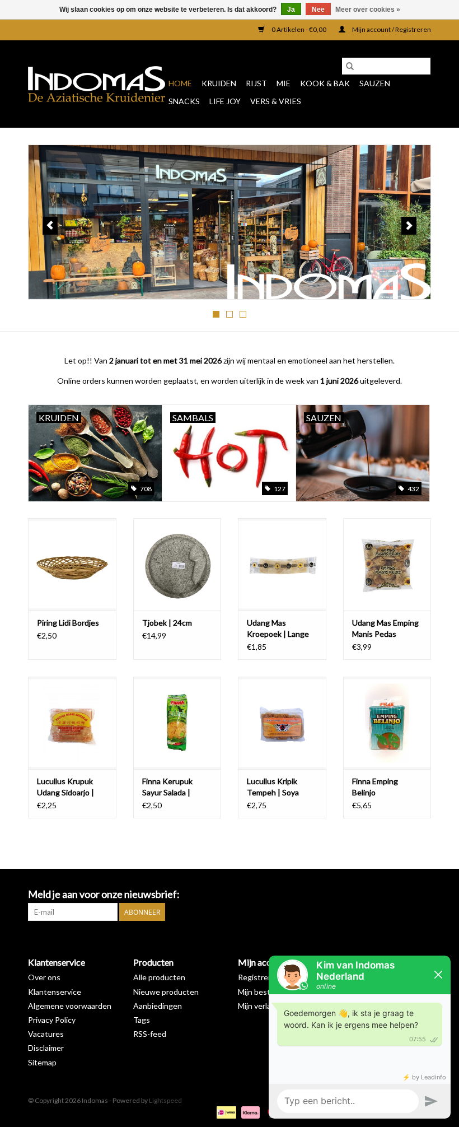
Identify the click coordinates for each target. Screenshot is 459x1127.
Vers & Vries (275, 101)
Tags (141, 1019)
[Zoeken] (349, 66)
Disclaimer (46, 1048)
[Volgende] (408, 226)
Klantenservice (54, 991)
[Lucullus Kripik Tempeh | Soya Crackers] (282, 723)
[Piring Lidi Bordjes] (72, 564)
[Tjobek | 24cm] (177, 564)
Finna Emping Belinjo (375, 786)
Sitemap (42, 1062)
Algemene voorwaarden (69, 1005)
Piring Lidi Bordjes (68, 622)
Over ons (44, 977)
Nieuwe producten (166, 991)
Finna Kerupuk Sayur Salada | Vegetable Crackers (177, 787)
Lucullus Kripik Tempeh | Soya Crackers (273, 787)
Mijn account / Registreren (391, 29)
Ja (291, 9)
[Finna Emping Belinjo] (387, 723)
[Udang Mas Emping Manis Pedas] (387, 564)
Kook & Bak (325, 83)
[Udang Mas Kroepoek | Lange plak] (282, 564)
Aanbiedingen (157, 1005)
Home (180, 83)
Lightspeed (165, 1100)
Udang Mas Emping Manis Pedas (385, 628)
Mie (284, 83)
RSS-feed (149, 1033)
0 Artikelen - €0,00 (298, 29)
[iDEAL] (225, 1111)
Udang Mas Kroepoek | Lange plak (278, 629)
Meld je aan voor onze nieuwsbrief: (104, 894)
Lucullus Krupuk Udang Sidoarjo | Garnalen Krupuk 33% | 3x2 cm (66, 787)
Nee (318, 9)
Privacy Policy (52, 1019)
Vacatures (46, 1033)
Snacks (184, 101)
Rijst (256, 83)
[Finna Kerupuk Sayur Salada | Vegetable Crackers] (177, 723)
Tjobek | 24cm (167, 622)
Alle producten (159, 977)
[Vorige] (50, 226)
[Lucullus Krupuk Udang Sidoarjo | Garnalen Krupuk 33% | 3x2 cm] (72, 723)
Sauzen (374, 83)
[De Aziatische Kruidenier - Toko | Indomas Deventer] (96, 84)
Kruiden (219, 83)
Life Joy (225, 101)
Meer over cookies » (367, 9)
